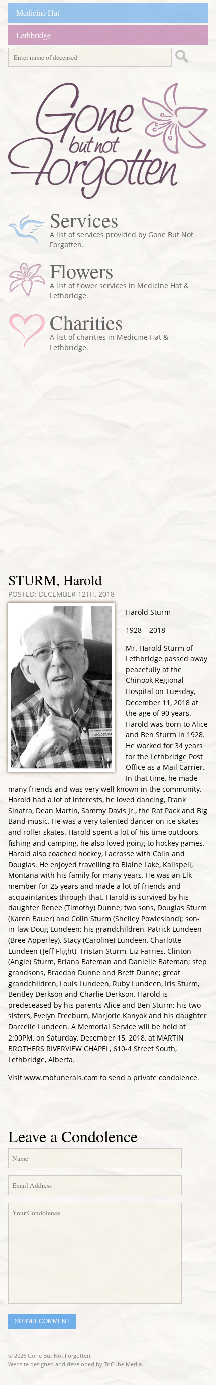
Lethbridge (33, 35)
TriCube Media (123, 1364)
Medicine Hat (37, 12)
